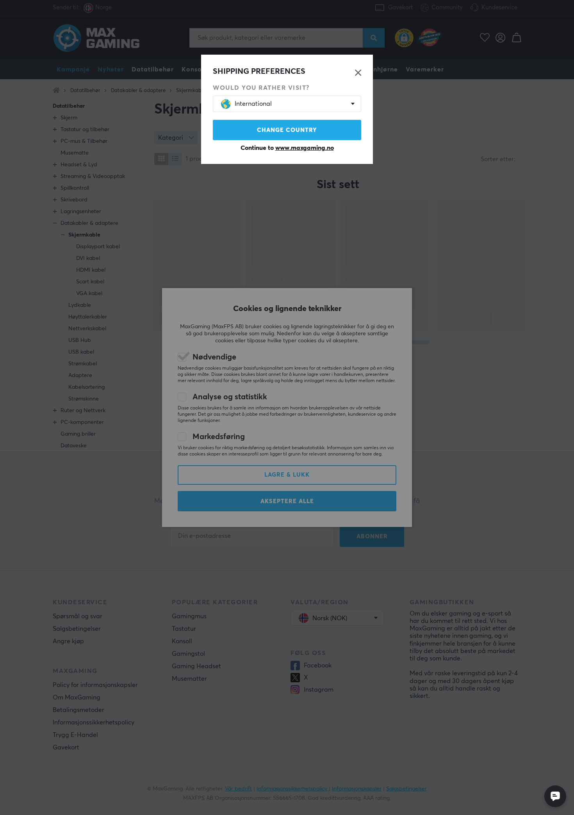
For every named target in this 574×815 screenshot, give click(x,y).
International (253, 104)
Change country (287, 130)
